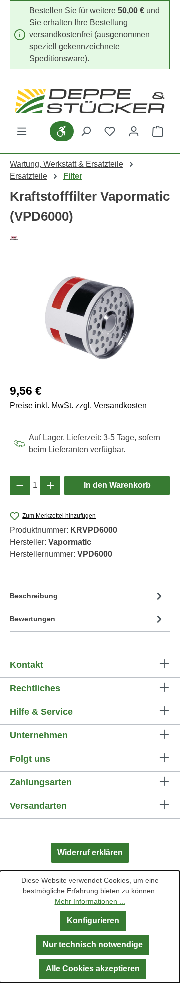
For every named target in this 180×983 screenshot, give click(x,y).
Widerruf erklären (90, 852)
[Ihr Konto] (134, 131)
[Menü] (22, 131)
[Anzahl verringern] (20, 485)
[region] (90, 318)
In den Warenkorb (117, 485)
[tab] (87, 598)
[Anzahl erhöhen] (50, 485)
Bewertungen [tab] (33, 619)
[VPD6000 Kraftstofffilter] (90, 318)
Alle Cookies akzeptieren (93, 968)
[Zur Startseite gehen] (90, 101)
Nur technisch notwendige (93, 944)
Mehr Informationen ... (90, 901)
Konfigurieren (93, 920)
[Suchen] (86, 131)
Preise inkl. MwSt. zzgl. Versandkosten (78, 405)
